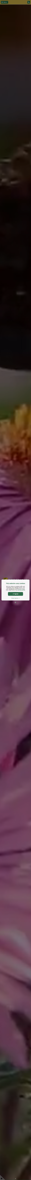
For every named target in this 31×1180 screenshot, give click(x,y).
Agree (16, 594)
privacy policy (21, 590)
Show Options (15, 598)
